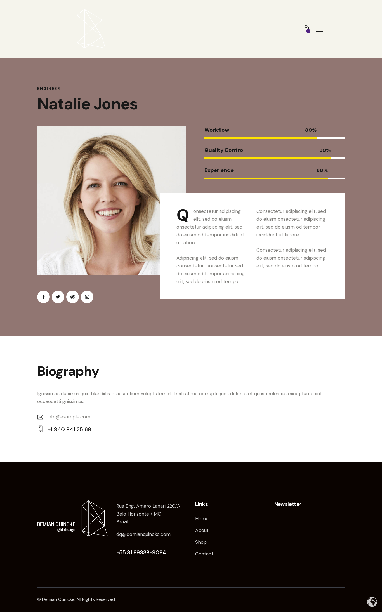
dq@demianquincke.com (143, 534)
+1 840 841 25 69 (69, 429)
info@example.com (69, 417)
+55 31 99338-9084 (141, 552)
